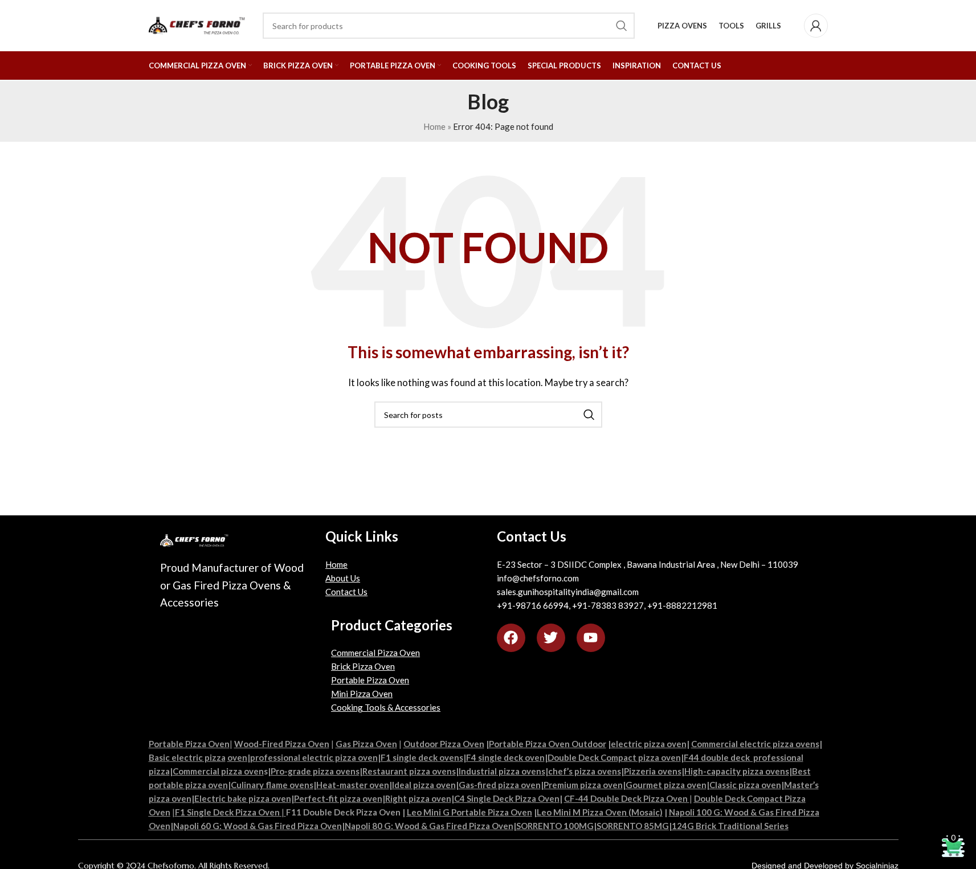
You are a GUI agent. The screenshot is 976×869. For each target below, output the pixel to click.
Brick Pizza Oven (363, 666)
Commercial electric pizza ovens (755, 744)
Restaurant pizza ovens (409, 771)
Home (336, 564)
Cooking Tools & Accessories (385, 707)
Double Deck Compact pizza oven (614, 757)
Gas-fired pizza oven (500, 785)
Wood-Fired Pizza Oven (281, 744)
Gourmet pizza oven (666, 785)
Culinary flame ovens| (273, 785)
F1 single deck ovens (422, 757)
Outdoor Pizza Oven (443, 744)
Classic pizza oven (745, 785)
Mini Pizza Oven (362, 693)
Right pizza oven (418, 798)
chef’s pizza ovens (584, 771)
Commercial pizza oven (218, 771)
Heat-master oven (352, 785)
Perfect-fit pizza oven (338, 798)
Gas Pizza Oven (366, 744)
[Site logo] (200, 24)
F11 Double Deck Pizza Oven (343, 812)
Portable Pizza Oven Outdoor (547, 744)
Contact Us (346, 592)
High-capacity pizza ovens (736, 771)
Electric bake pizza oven (242, 798)
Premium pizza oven (583, 785)
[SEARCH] (589, 414)
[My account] (816, 25)
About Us (342, 578)
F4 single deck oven (505, 757)
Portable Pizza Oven (370, 680)
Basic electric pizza (187, 757)
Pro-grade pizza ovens (315, 771)
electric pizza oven (649, 744)
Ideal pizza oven (424, 785)
